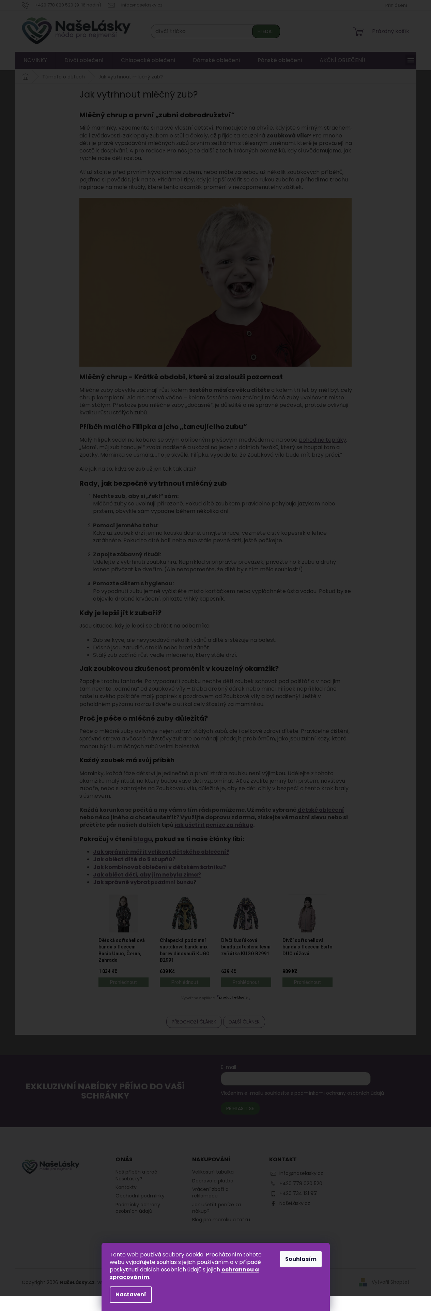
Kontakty (126, 1187)
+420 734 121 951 (298, 1193)
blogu (142, 839)
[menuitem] (35, 60)
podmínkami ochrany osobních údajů (339, 1093)
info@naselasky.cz (301, 1173)
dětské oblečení (320, 810)
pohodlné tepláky (322, 440)
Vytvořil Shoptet (391, 1282)
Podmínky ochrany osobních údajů (138, 1207)
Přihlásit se (240, 1108)
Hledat (266, 31)
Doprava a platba (212, 1181)
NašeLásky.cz (294, 1203)
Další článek (244, 1021)
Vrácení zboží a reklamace (210, 1192)
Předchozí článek (194, 1021)
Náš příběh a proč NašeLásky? (136, 1175)
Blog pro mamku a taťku (221, 1220)
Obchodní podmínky (140, 1195)
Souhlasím (301, 1259)
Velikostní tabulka (213, 1172)
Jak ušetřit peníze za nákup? (216, 1208)
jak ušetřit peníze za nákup (213, 825)
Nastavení (131, 1294)
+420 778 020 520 (300, 1183)
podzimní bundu (172, 882)
